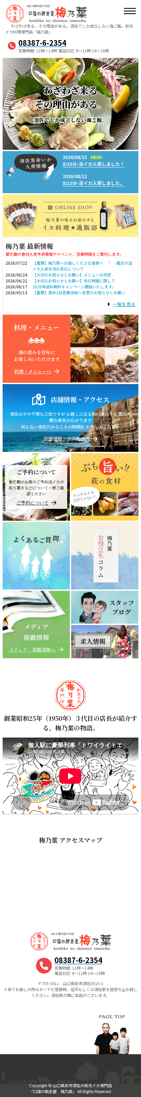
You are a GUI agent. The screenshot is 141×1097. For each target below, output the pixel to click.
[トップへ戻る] (112, 1026)
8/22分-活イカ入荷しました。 (94, 183)
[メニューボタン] (129, 11)
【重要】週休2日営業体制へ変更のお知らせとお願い (78, 292)
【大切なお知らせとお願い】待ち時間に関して (73, 280)
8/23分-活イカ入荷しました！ (94, 164)
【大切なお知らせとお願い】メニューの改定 (71, 274)
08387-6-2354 (42, 42)
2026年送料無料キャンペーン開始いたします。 (74, 286)
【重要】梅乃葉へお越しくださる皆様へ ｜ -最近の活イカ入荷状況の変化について (82, 266)
